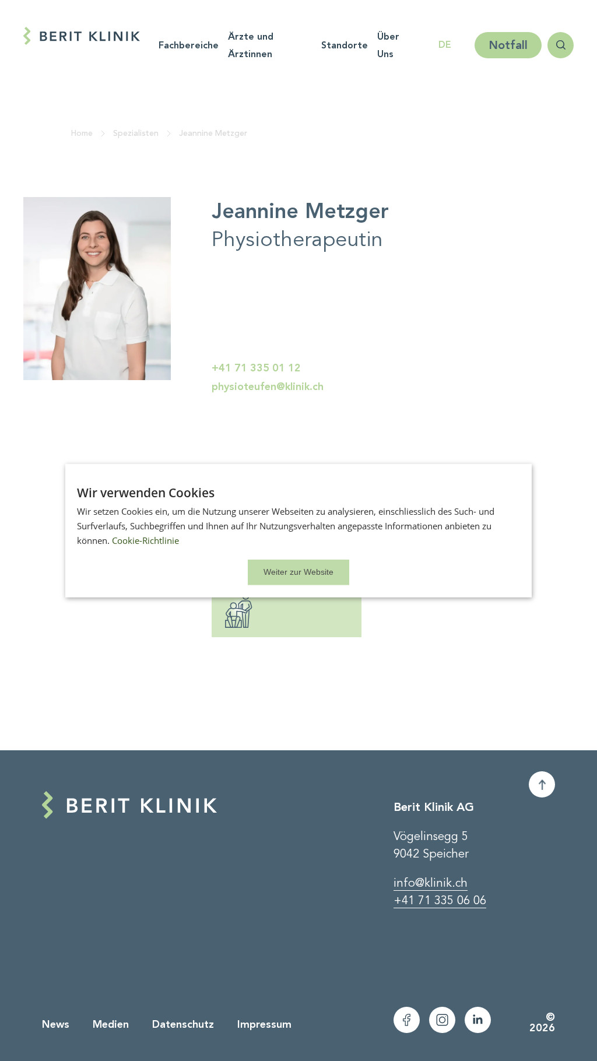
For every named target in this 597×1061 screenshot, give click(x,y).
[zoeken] (560, 45)
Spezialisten (136, 133)
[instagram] (442, 1020)
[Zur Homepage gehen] (81, 36)
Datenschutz (183, 1024)
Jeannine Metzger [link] (213, 133)
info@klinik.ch (431, 883)
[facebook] (407, 1020)
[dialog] (298, 531)
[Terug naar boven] (542, 784)
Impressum (264, 1024)
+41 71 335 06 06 (440, 901)
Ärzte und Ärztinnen (250, 45)
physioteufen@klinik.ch (268, 386)
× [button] (298, 572)
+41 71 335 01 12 (256, 367)
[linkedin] (478, 1020)
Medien (111, 1024)
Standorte (344, 45)
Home (82, 133)
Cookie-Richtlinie (145, 540)
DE (444, 44)
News (55, 1024)
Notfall (508, 45)
